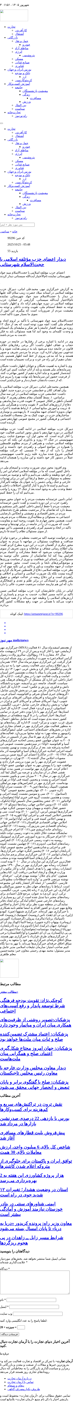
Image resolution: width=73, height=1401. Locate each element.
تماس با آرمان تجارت (20, 1382)
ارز (24, 76)
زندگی (26, 94)
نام (3, 1299)
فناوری (19, 66)
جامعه (19, 87)
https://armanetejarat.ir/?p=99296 (43, 613)
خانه (14, 231)
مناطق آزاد (21, 48)
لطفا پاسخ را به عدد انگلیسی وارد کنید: (23, 1320)
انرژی (18, 51)
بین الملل (20, 105)
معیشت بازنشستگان (35, 91)
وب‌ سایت (6, 1313)
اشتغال (19, 33)
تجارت (11, 26)
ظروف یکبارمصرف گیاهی (23, 1389)
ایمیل (4, 1306)
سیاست (20, 108)
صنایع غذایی (22, 62)
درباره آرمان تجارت (19, 1378)
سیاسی (4, 231)
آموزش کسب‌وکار (18, 83)
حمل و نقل (21, 41)
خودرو (26, 44)
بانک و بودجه (22, 73)
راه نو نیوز (21, 115)
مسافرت (35, 98)
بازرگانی (12, 37)
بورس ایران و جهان (19, 69)
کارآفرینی (21, 30)
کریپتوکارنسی (23, 80)
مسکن (19, 58)
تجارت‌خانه (14, 112)
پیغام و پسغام (15, 1385)
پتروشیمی (28, 55)
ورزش (26, 101)
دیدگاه (5, 1268)
